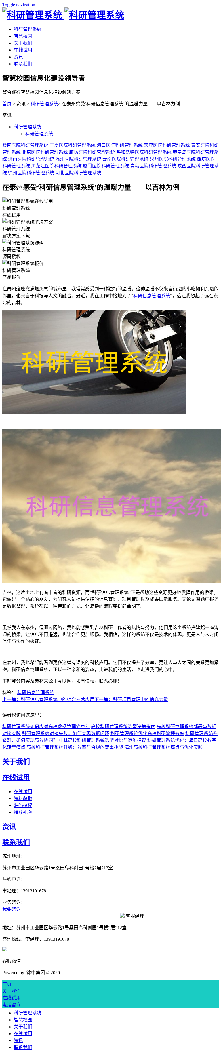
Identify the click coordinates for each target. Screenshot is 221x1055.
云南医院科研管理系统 (125, 159)
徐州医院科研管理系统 (31, 172)
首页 (7, 103)
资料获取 (23, 798)
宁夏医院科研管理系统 (72, 145)
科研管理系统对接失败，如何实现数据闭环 (65, 733)
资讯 (18, 56)
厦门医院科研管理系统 (106, 165)
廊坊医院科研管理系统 (92, 152)
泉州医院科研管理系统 (173, 159)
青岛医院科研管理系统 (153, 165)
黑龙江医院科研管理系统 (56, 165)
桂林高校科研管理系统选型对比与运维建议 (102, 740)
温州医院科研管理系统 (78, 159)
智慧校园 (23, 36)
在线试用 (23, 49)
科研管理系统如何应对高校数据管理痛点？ (46, 726)
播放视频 (23, 812)
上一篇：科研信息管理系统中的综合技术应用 (48, 699)
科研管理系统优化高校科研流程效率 (147, 733)
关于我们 (23, 43)
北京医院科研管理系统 (45, 152)
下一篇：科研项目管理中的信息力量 (131, 699)
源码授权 (23, 805)
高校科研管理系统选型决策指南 (123, 726)
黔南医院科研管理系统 (25, 145)
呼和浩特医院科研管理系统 (144, 152)
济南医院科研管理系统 (31, 159)
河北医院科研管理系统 (78, 172)
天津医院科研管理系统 (167, 145)
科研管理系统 (27, 29)
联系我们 (23, 63)
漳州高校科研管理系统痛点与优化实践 (163, 747)
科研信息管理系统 (151, 295)
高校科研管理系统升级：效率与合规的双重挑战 (74, 747)
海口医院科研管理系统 (120, 145)
